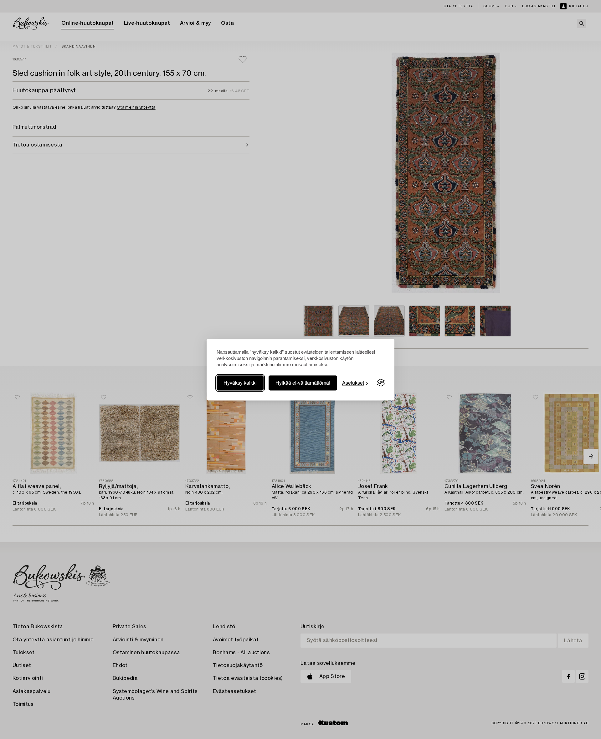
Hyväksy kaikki (240, 382)
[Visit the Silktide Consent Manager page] (380, 382)
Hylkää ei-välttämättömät (302, 382)
